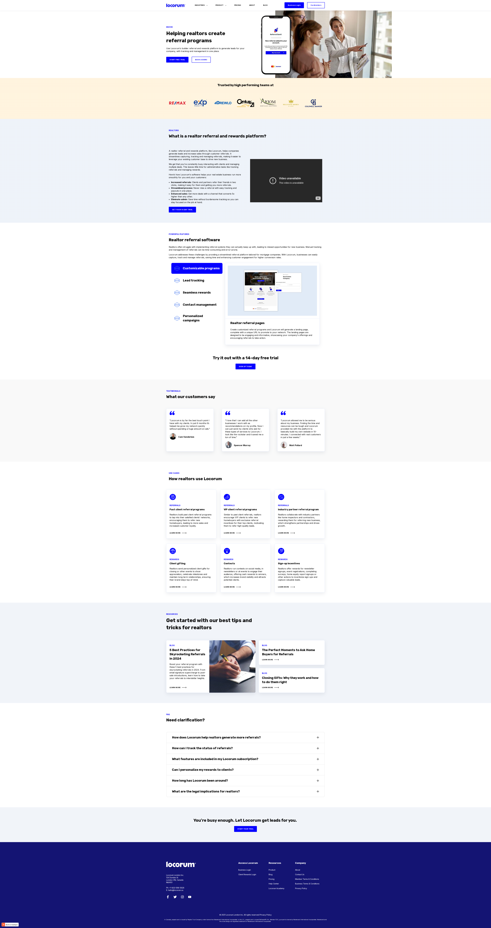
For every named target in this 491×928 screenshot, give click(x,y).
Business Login (244, 870)
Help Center (274, 884)
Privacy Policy (301, 888)
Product (272, 870)
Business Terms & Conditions (307, 884)
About (297, 870)
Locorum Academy (276, 888)
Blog (270, 874)
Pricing (271, 879)
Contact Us (299, 874)
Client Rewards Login (247, 874)
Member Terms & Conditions (307, 879)
